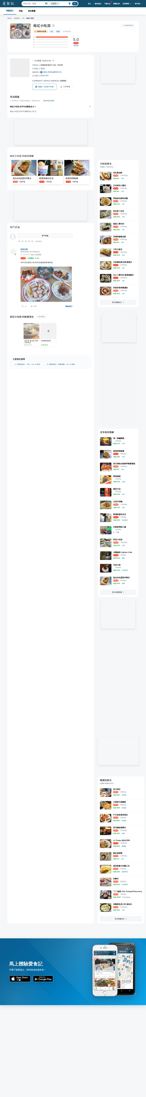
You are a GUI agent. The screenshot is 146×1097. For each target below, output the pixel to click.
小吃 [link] (51, 31)
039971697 (44, 76)
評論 (21, 11)
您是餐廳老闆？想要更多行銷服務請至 (49, 81)
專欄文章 (116, 4)
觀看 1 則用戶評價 (46, 87)
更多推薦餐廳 (117, 592)
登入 (89, 4)
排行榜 (137, 4)
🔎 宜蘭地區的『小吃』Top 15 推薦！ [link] (27, 364)
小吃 (23, 18)
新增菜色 (42, 317)
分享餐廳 (66, 87)
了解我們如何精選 (48, 101)
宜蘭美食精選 (41, 31)
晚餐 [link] (58, 31)
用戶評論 (15, 227)
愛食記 (10, 18)
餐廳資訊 (9, 11)
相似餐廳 (31, 11)
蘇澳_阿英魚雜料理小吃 (52, 72)
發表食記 (98, 4)
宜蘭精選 (17, 18)
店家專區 (126, 4)
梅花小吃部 (42, 25)
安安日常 (24, 249)
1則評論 (76, 45)
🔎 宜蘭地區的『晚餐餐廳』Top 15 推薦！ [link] (61, 364)
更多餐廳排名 (117, 302)
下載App (107, 4)
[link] (122, 178)
